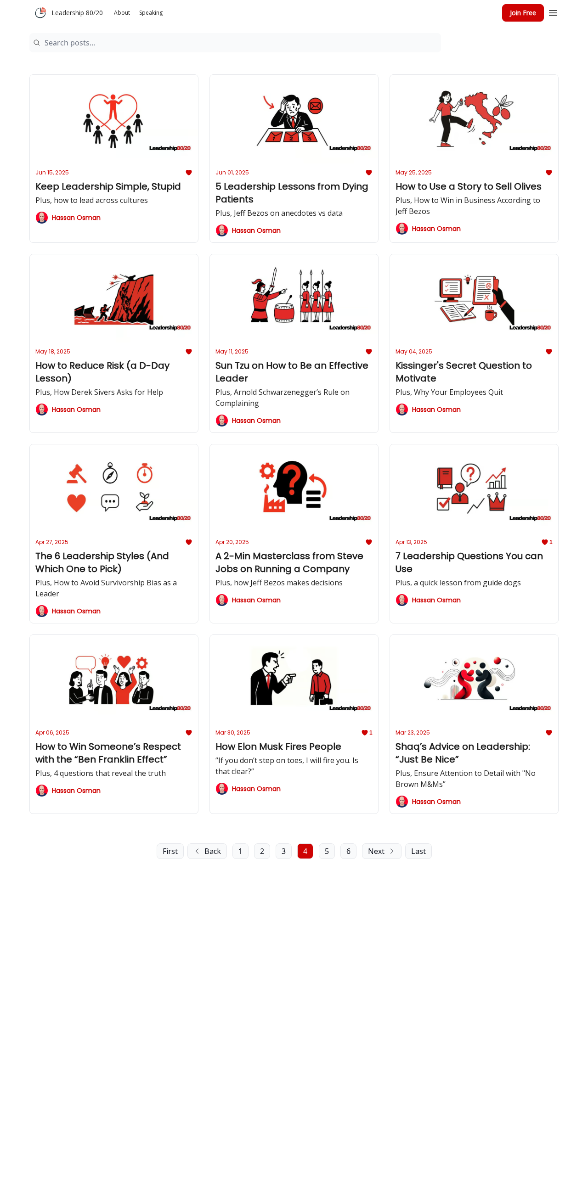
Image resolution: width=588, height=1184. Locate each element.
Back (212, 851)
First (170, 851)
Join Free (523, 12)
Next (376, 851)
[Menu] (553, 11)
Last (418, 851)
